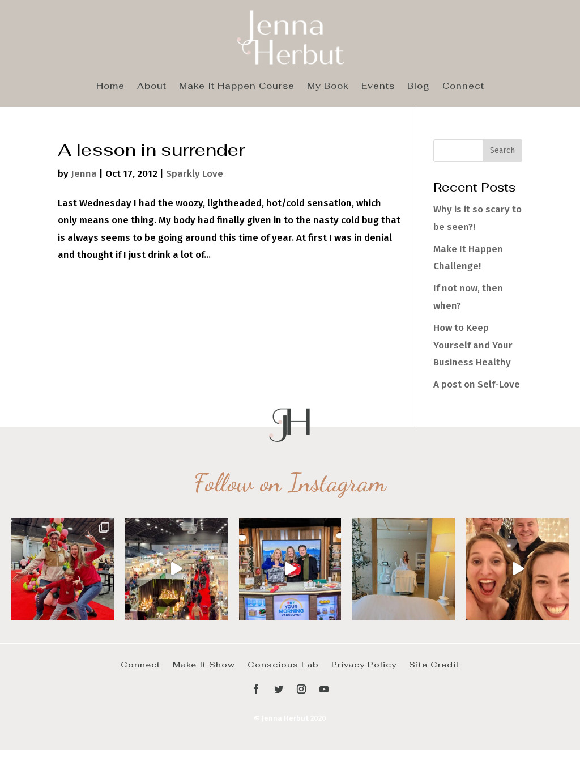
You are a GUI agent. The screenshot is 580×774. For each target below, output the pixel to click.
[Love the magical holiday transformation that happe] (517, 569)
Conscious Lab (283, 664)
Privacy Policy (363, 664)
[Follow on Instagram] (301, 689)
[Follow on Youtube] (324, 689)
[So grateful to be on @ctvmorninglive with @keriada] (290, 569)
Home (110, 86)
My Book (328, 86)
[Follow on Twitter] (279, 689)
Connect (463, 86)
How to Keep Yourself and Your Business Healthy (473, 345)
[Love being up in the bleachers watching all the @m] (176, 569)
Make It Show (204, 664)
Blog (418, 86)
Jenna (84, 174)
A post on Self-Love (476, 384)
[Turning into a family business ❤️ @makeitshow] (62, 569)
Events (378, 86)
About (152, 86)
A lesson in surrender (151, 149)
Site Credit (434, 664)
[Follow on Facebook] (256, 689)
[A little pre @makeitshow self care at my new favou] (403, 569)
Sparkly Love (194, 174)
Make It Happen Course (237, 86)
